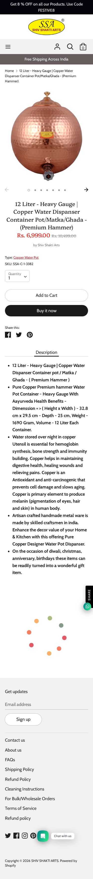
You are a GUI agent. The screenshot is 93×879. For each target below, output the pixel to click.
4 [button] (47, 190)
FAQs (10, 759)
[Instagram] (25, 835)
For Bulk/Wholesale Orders (30, 798)
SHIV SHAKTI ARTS (45, 861)
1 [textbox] (9, 278)
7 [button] (65, 190)
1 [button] (29, 190)
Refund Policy (18, 779)
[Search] (70, 45)
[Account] (57, 45)
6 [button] (59, 190)
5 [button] (53, 190)
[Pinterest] (33, 835)
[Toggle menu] (8, 47)
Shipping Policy (19, 769)
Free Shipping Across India (46, 59)
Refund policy (18, 818)
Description (46, 352)
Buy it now (47, 310)
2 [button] (35, 190)
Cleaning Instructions (24, 789)
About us (13, 750)
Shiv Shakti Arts (49, 245)
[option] (46, 59)
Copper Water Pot (26, 257)
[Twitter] (8, 835)
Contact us (15, 740)
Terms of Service (20, 808)
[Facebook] (16, 835)
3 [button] (41, 190)
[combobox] (17, 276)
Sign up (23, 719)
